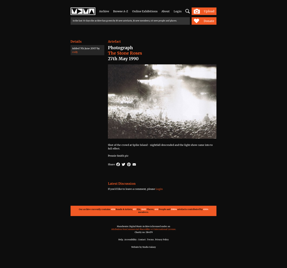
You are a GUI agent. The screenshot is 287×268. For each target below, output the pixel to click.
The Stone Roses (125, 53)
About (165, 11)
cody (75, 51)
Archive (104, 11)
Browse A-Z (120, 11)
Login (178, 11)
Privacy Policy (162, 239)
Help (120, 239)
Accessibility (130, 239)
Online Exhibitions (145, 11)
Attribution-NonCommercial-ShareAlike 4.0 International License (143, 229)
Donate (209, 21)
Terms (150, 239)
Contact (142, 239)
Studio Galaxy (149, 247)
